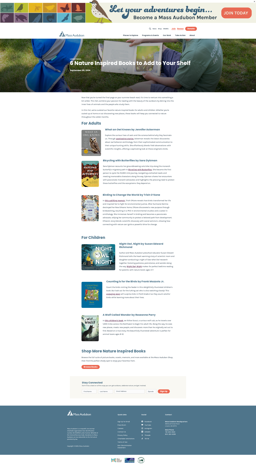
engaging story (113, 294)
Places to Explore (130, 35)
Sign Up (163, 391)
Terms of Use (122, 442)
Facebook (148, 422)
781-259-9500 (170, 432)
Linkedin (147, 432)
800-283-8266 (170, 434)
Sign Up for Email (124, 422)
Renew (180, 29)
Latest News (75, 59)
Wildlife (165, 29)
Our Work (167, 35)
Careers (120, 428)
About (192, 35)
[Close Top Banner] (254, 1)
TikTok (147, 439)
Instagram (148, 428)
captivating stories (125, 139)
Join (174, 29)
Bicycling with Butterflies (140, 169)
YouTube (148, 425)
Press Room (122, 425)
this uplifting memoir (115, 200)
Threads (147, 435)
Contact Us (122, 432)
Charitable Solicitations (126, 439)
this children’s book (114, 320)
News (154, 29)
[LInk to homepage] (71, 33)
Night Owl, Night (134, 266)
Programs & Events (150, 35)
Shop (160, 29)
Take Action (180, 35)
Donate (191, 28)
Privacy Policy (122, 435)
